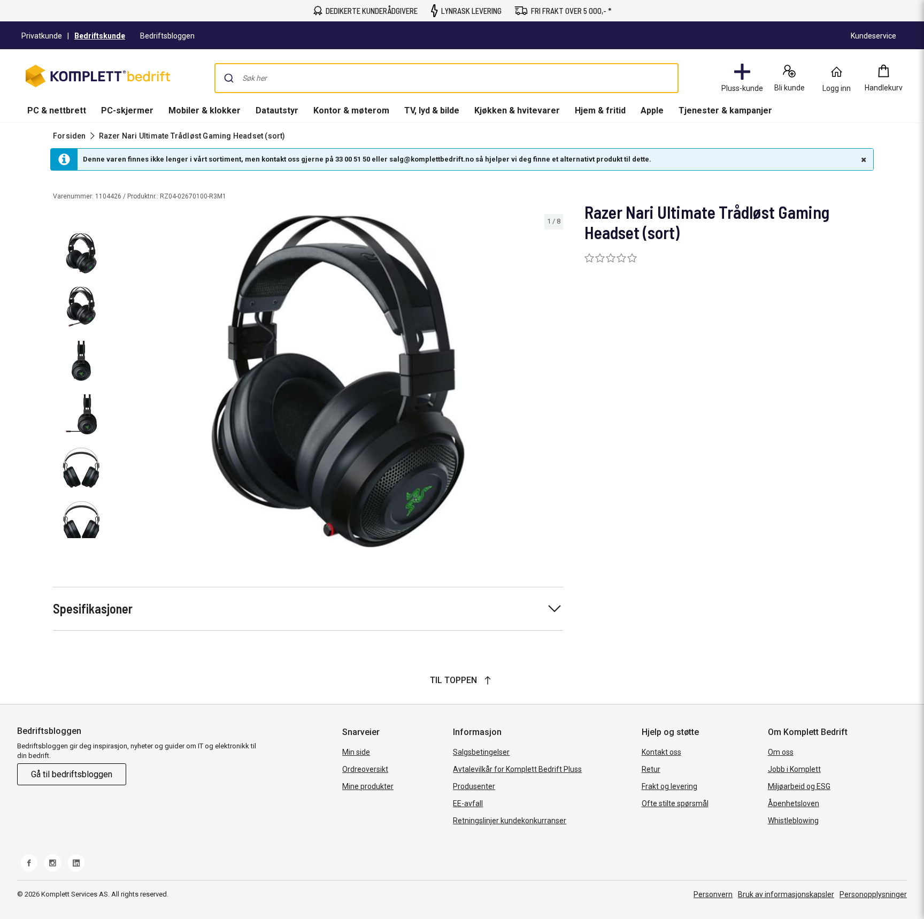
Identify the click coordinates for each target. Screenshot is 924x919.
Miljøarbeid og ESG (799, 786)
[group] (338, 381)
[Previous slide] (122, 383)
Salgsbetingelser (481, 752)
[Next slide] (553, 383)
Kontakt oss (661, 752)
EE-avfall (468, 803)
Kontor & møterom (351, 110)
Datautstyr (277, 110)
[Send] (228, 78)
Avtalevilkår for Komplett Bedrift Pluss (517, 769)
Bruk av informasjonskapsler (786, 894)
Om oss (781, 752)
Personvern (713, 894)
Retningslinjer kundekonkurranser (509, 820)
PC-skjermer (127, 110)
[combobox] (446, 78)
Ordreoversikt (365, 769)
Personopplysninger (873, 894)
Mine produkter (368, 786)
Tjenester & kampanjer (725, 110)
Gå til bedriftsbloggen (71, 774)
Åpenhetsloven (793, 803)
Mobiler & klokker (204, 110)
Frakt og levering (669, 786)
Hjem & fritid (600, 110)
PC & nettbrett (56, 110)
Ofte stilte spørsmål (675, 803)
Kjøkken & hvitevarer (517, 110)
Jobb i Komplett (794, 769)
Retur (651, 769)
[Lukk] (862, 159)
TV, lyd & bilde (431, 110)
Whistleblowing (793, 820)
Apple (652, 110)
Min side (356, 752)
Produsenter (474, 786)
